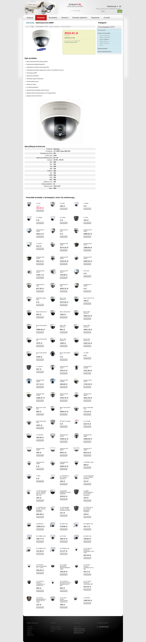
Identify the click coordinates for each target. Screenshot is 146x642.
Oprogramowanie (102, 48)
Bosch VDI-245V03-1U (65, 353)
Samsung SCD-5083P (64, 449)
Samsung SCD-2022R (40, 394)
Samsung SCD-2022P (88, 380)
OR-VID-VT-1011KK (65, 421)
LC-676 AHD (87, 421)
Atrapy (101, 45)
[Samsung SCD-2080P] (41, 47)
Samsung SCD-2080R (64, 257)
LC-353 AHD (39, 435)
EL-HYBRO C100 (88, 524)
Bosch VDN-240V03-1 (87, 312)
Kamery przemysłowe (104, 33)
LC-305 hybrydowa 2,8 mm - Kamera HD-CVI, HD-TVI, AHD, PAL (41, 493)
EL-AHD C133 (87, 536)
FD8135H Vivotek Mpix (41, 298)
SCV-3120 (86, 271)
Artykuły (29, 633)
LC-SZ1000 (39, 366)
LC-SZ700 (39, 243)
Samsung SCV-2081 (64, 285)
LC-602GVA (87, 598)
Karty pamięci (102, 30)
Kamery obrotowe (104, 41)
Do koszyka (40, 210)
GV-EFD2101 (39, 524)
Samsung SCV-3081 (40, 285)
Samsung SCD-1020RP (88, 367)
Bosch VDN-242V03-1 (87, 326)
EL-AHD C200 (64, 524)
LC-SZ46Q (39, 217)
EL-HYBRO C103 (64, 548)
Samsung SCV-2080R (88, 285)
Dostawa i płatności (79, 17)
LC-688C (86, 203)
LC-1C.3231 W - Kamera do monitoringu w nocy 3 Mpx (89, 550)
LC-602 (38, 476)
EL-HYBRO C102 (41, 548)
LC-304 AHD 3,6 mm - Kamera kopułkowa (64, 477)
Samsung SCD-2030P (40, 257)
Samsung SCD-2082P (64, 394)
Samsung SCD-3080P (88, 230)
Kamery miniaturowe (104, 43)
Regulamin (95, 17)
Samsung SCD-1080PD (64, 380)
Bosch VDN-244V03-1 (63, 339)
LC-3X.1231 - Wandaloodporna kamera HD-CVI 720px (41, 600)
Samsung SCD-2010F (40, 271)
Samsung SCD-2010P (88, 244)
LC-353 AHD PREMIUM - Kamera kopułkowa (65, 492)
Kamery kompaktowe (105, 35)
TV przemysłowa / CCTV (106, 27)
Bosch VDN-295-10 (65, 312)
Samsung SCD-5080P (40, 449)
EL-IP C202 (63, 536)
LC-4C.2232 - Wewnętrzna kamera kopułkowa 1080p (65, 567)
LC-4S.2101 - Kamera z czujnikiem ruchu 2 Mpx (89, 567)
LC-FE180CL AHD (88, 462)
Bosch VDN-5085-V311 (88, 408)
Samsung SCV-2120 (64, 230)
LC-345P (86, 353)
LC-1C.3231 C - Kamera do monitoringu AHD (88, 583)
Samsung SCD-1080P (40, 380)
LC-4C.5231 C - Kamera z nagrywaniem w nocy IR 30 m (40, 583)
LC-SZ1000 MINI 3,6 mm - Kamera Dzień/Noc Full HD (65, 509)
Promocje (41, 17)
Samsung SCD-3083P (88, 435)
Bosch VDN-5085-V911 (41, 422)
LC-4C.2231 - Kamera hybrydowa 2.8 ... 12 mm (41, 566)
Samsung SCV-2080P (40, 230)
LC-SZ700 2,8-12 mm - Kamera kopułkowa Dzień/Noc (88, 509)
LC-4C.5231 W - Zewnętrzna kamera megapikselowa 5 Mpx (65, 583)
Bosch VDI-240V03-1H (65, 408)
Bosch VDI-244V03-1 (41, 353)
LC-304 (38, 203)
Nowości (65, 17)
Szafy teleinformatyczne (104, 51)
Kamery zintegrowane (105, 37)
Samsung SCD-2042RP (64, 463)
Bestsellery (53, 17)
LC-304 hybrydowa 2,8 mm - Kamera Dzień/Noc (89, 477)
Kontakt (107, 17)
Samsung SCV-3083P (40, 463)
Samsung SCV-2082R (88, 394)
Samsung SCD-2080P (45, 23)
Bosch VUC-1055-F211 (41, 408)
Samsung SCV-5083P (88, 449)
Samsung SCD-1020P (64, 367)
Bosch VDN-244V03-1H (87, 339)
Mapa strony (30, 635)
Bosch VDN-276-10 (41, 312)
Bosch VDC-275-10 (89, 298)
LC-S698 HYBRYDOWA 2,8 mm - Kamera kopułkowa (88, 493)
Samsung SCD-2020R (88, 257)
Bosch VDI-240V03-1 (41, 326)
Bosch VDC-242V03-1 (63, 326)
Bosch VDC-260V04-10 (63, 298)
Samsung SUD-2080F (64, 244)
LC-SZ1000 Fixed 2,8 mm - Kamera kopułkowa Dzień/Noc (41, 509)
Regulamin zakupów (55, 629)
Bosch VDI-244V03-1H (41, 339)
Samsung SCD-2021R (64, 435)
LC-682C (62, 203)
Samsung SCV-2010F (64, 271)
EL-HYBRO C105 (41, 536)
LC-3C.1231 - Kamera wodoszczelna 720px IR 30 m (64, 600)
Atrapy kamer (77, 627)
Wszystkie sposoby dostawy (71, 42)
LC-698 (86, 217)
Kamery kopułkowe (104, 39)
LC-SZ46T (62, 217)
